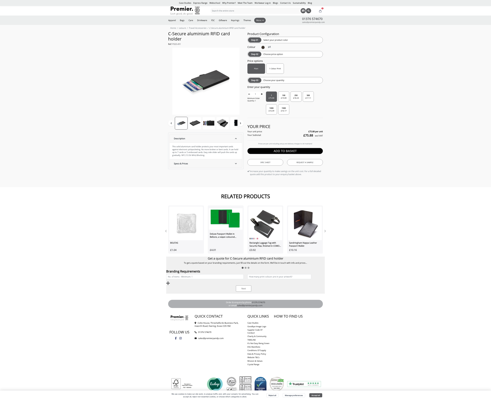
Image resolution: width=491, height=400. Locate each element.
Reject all (272, 395)
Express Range (200, 3)
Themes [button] (247, 20)
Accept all (315, 395)
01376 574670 (258, 302)
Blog (310, 3)
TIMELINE (251, 340)
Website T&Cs (253, 357)
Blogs (275, 3)
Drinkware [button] (202, 20)
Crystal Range (253, 364)
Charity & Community (256, 336)
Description (179, 138)
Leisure (182, 28)
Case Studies (185, 3)
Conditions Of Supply (256, 350)
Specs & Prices (181, 163)
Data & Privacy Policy (256, 354)
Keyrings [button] (235, 20)
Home (173, 28)
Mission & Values (255, 361)
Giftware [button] (223, 20)
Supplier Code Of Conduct (254, 331)
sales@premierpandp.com (313, 22)
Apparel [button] (172, 20)
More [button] (258, 20)
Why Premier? (229, 3)
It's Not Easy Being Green (258, 343)
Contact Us (285, 3)
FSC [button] (213, 20)
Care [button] (191, 20)
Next (243, 288)
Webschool (214, 3)
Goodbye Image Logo (256, 326)
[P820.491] (263, 47)
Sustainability (299, 3)
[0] (320, 10)
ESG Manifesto (253, 347)
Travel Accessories (197, 28)
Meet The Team (245, 3)
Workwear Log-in (263, 3)
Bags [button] (182, 20)
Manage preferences (294, 395)
